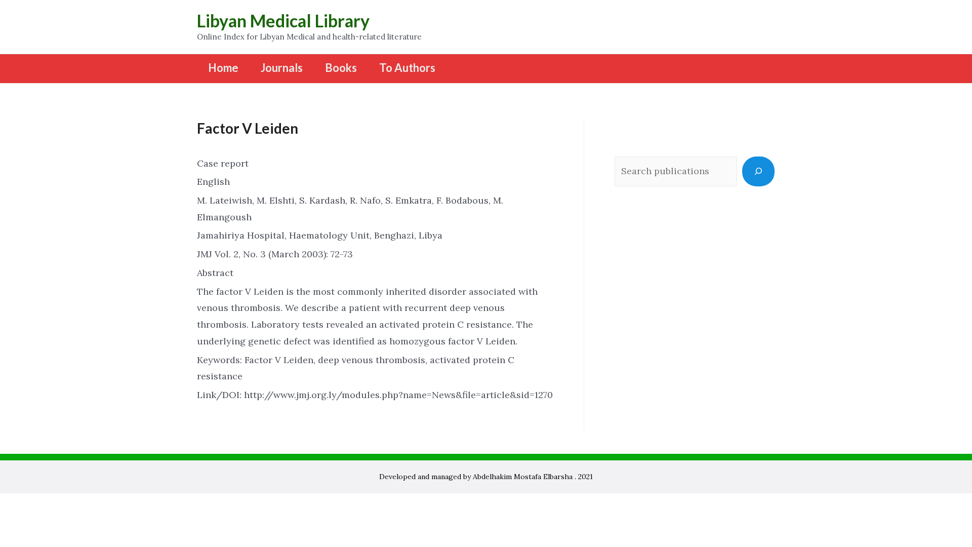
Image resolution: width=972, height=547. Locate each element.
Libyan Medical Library (283, 20)
